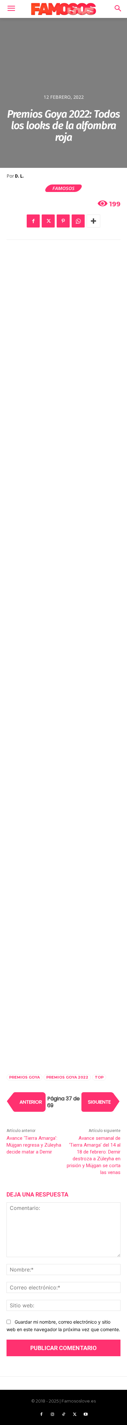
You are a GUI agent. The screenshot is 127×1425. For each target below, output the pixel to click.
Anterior (31, 1101)
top (99, 1077)
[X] (48, 221)
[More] (93, 221)
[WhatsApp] (78, 221)
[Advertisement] (63, 318)
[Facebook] (33, 221)
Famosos (63, 188)
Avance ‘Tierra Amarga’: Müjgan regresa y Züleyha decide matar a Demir (34, 1145)
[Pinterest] (63, 221)
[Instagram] (52, 1414)
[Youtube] (86, 1414)
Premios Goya (24, 1077)
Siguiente (99, 1101)
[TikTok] (63, 1414)
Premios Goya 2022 (67, 1077)
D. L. (19, 176)
